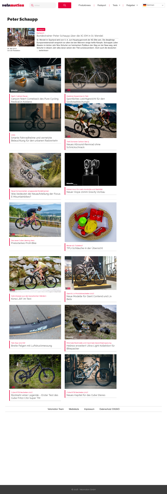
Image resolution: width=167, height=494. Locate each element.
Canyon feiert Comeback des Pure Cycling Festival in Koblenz (34, 99)
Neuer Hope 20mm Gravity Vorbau (86, 190)
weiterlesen (43, 50)
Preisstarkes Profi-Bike (23, 242)
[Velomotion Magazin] (13, 5)
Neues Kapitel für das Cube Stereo (86, 393)
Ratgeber (130, 5)
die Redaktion (15, 50)
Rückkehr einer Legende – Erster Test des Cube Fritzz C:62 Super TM (34, 395)
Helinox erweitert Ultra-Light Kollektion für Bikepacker (91, 346)
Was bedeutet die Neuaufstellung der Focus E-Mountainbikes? (35, 194)
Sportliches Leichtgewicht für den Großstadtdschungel (86, 99)
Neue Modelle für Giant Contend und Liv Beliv (89, 297)
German (150, 5)
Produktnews (85, 5)
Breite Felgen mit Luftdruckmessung (31, 344)
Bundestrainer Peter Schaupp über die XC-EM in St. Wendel (70, 34)
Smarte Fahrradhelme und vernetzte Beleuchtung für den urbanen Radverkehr (34, 138)
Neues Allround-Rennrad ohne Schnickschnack (83, 145)
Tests (115, 5)
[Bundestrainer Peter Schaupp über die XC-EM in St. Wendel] (21, 37)
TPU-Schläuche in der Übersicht (85, 247)
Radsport (101, 5)
